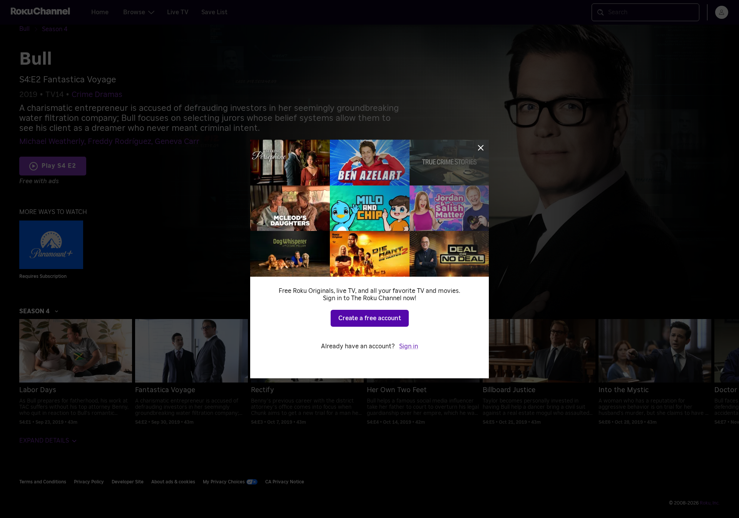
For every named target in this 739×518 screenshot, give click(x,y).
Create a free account (369, 318)
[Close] (481, 148)
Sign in (408, 346)
